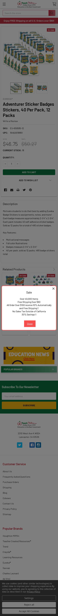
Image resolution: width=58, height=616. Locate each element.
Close (30, 323)
